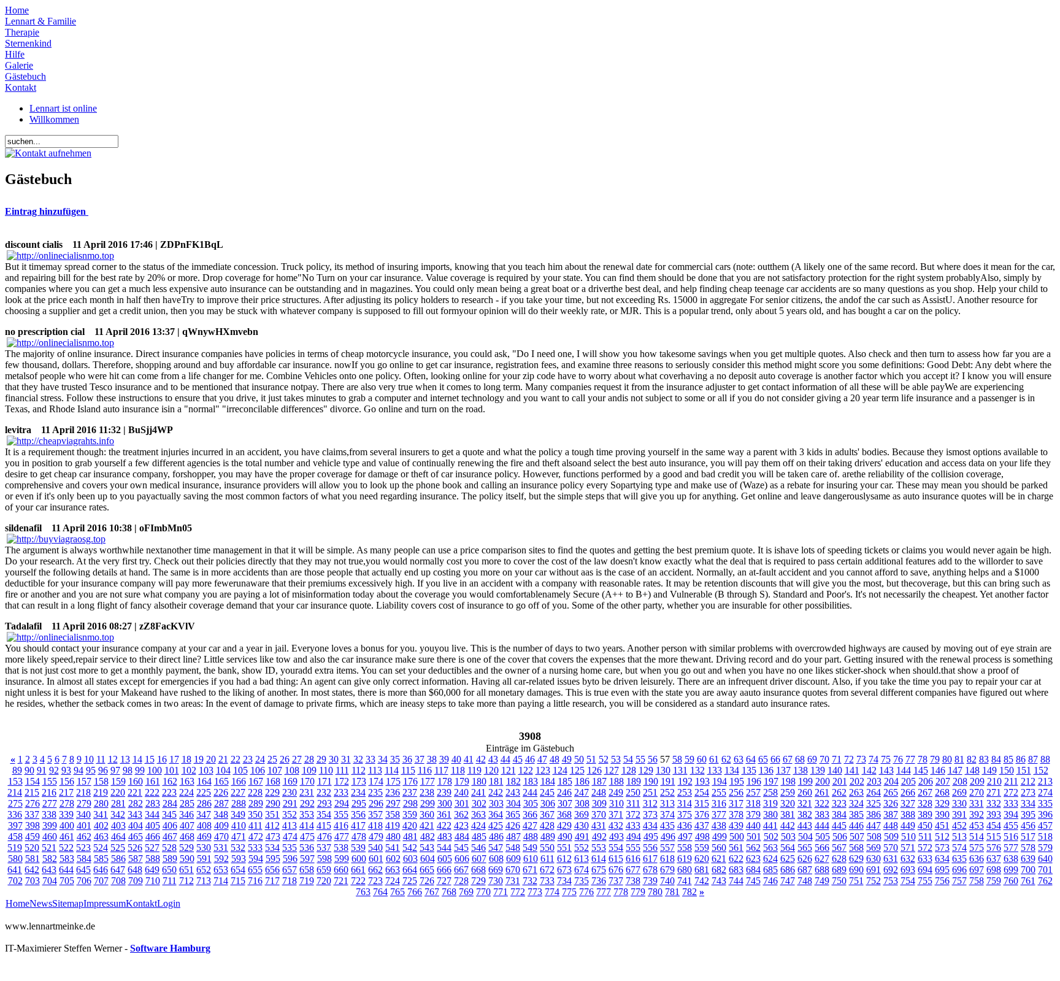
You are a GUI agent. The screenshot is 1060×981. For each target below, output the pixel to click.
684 (753, 869)
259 (787, 792)
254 (701, 792)
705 (67, 880)
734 (564, 880)
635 (959, 858)
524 (100, 847)
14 (137, 759)
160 (135, 781)
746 (770, 880)
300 (444, 803)
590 (187, 858)
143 (886, 770)
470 (221, 836)
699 (1011, 869)
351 (272, 814)
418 (375, 825)
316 (719, 803)
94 (78, 770)
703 (32, 880)
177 (427, 781)
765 (397, 892)
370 (598, 814)
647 (117, 869)
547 (495, 847)
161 (152, 781)
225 (203, 792)
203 (874, 781)
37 (419, 759)
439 (736, 825)
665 (427, 869)
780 (655, 892)
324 (856, 803)
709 (135, 880)
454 (993, 825)
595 (273, 858)
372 (633, 814)
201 (839, 781)
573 (942, 847)
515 (993, 836)
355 (341, 814)
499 (719, 836)
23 (248, 759)
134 (731, 770)
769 (466, 892)
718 (289, 880)
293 (324, 803)
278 (67, 803)
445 (839, 825)
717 (272, 880)
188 (616, 781)
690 (856, 869)
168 (273, 781)
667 (461, 869)
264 (873, 792)
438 (719, 825)
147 (955, 770)
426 (512, 825)
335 (1045, 803)
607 (479, 858)
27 (297, 759)
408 (204, 825)
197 (771, 781)
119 (474, 770)
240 (461, 792)
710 (152, 880)
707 (101, 880)
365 (512, 814)
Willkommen (54, 119)
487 (513, 836)
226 (220, 792)
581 (32, 858)
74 (873, 759)
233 (341, 792)
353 (306, 814)
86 (1021, 759)
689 (839, 869)
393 (993, 814)
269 (959, 792)
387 (890, 814)
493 (616, 836)
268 (942, 792)
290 (273, 803)
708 (118, 880)
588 (152, 858)
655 (255, 869)
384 (839, 814)
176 (410, 781)
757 (959, 880)
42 (481, 759)
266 (908, 792)
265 (890, 792)
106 (257, 770)
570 (890, 847)
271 (993, 792)
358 (392, 814)
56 (653, 759)
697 (976, 869)
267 (925, 792)
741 (684, 880)
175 (393, 781)
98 (127, 770)
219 (100, 792)
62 (726, 759)
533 (255, 847)
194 (719, 781)
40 (456, 759)
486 (496, 836)
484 (462, 836)
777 (603, 892)
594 (255, 858)
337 (32, 814)
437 (701, 825)
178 (444, 781)
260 (804, 792)
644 (66, 869)
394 (1011, 814)
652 (203, 869)
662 (375, 869)
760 (1011, 880)
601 (376, 858)
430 (581, 825)
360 (427, 814)
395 (1028, 814)
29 (321, 759)
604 (427, 858)
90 (29, 770)
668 (478, 869)
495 (650, 836)
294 (341, 803)
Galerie (19, 65)
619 (684, 858)
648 (135, 869)
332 (993, 803)
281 (118, 803)
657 (289, 869)
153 (15, 781)
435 (667, 825)
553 (598, 847)
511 (925, 836)
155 (49, 781)
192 (685, 781)
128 (628, 770)
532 (238, 847)
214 (14, 792)
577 (1011, 847)
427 (530, 825)
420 (409, 825)
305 (530, 803)
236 (392, 792)
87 (1033, 759)
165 (221, 781)
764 (380, 892)
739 (650, 880)
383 (822, 814)
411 (255, 825)
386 (873, 814)
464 (118, 836)
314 (684, 803)
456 (1028, 825)
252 (667, 792)
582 (49, 858)
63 (738, 759)
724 (392, 880)
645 (83, 869)
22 (235, 759)
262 (839, 792)
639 (1028, 858)
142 (869, 770)
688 (822, 869)
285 (187, 803)
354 (324, 814)
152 (1041, 770)
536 (306, 847)
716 (255, 880)
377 (719, 814)
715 (238, 880)
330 (959, 803)
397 (15, 825)
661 (358, 869)
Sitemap (67, 903)
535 (289, 847)
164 (204, 781)
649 (152, 869)
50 (579, 759)
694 (925, 869)
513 (959, 836)
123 (543, 770)
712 (186, 880)
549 (530, 847)
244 (530, 792)
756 (942, 880)
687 (804, 869)
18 (186, 759)
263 (856, 792)
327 (908, 803)
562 (753, 847)
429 (564, 825)
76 (898, 759)
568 (856, 847)
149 (989, 770)
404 (135, 825)
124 (560, 770)
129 (646, 770)
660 (341, 869)
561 (736, 847)
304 (513, 803)
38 (432, 759)
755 (925, 880)
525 (117, 847)
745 (753, 880)
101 (171, 770)
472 (255, 836)
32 (358, 759)
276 (32, 803)
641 (14, 869)
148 (972, 770)
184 (547, 781)
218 (83, 792)
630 (873, 858)
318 (753, 803)
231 (306, 792)
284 (170, 803)
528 (169, 847)
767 (431, 892)
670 (512, 869)
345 (169, 814)
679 (667, 869)
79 (935, 759)
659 (324, 869)
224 (186, 792)
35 (395, 759)
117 (441, 770)
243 (512, 792)
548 (512, 847)
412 (272, 825)
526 (135, 847)
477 (341, 836)
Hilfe (15, 54)
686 (787, 869)
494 (633, 836)
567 (839, 847)
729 (478, 880)
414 (306, 825)
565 (804, 847)
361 (444, 814)
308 (582, 803)
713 (203, 880)
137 (783, 770)
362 (461, 814)
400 (67, 825)
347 (203, 814)
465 (135, 836)
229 (272, 792)
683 (736, 869)
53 (616, 759)
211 (1011, 781)
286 (204, 803)
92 (54, 770)
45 (518, 759)
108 (292, 770)
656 (272, 869)
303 (496, 803)
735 (581, 880)
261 (822, 792)
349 (238, 814)
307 (565, 803)
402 (101, 825)
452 (959, 825)
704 (49, 880)
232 (324, 792)
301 (462, 803)
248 (598, 792)
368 (564, 814)
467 (170, 836)
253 (684, 792)
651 (186, 869)
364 (495, 814)
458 (15, 836)
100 (154, 770)
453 (976, 825)
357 (375, 814)
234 (358, 792)
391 (959, 814)
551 (564, 847)
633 (925, 858)
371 (616, 814)
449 (908, 825)
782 (689, 892)
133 (714, 770)
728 (461, 880)
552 (581, 847)
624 (770, 858)
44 (505, 759)
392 (976, 814)
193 (702, 781)
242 (495, 792)
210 (994, 781)
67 (788, 759)
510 (908, 836)
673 (564, 869)
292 (307, 803)
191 (668, 781)
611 (547, 858)
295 (358, 803)
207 (942, 781)
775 (569, 892)
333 (1011, 803)
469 (204, 836)
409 (221, 825)
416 (341, 825)
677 (633, 869)
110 (326, 770)
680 (684, 869)
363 (478, 814)
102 (189, 770)
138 (800, 770)
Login (168, 903)
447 (873, 825)
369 (581, 814)
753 (890, 880)
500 (736, 836)
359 (409, 814)
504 (805, 836)
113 (375, 770)
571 (908, 847)
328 (925, 803)
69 (812, 759)
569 (873, 847)
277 (49, 803)
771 (500, 892)
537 (324, 847)
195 (736, 781)
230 (289, 792)
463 (101, 836)
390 (942, 814)
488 (530, 836)
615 (616, 858)
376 (701, 814)
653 (220, 869)
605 (444, 858)
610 (530, 858)
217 (66, 792)
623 (753, 858)
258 (770, 792)
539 (358, 847)
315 (701, 803)
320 (787, 803)
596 (290, 858)
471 (238, 836)
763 (363, 892)
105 (240, 770)
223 (169, 792)
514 (976, 836)
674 (581, 869)
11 (101, 759)
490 (565, 836)
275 (15, 803)
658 (306, 869)
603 (410, 858)
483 (444, 836)
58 (677, 759)
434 (650, 825)
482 (427, 836)
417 (358, 825)
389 (925, 814)
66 (775, 759)
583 (67, 858)
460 (49, 836)
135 (749, 770)
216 (49, 792)
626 (804, 858)
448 (890, 825)
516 (1011, 836)
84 (996, 759)
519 (14, 847)
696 (959, 869)
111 (342, 770)
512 (942, 836)
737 (616, 880)
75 (886, 759)
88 (1045, 759)
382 (804, 814)
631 (890, 858)
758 (976, 880)
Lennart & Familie (40, 21)
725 (409, 880)
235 (375, 792)
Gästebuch (25, 76)
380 (770, 814)
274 (1045, 792)
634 (942, 858)
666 (444, 869)
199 (805, 781)
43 (493, 759)
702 (15, 880)
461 (67, 836)
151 (1023, 770)
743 (719, 880)
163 (187, 781)
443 (804, 825)
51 (591, 759)
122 (525, 770)
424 (478, 825)
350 (255, 814)
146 (938, 770)
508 (874, 836)
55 (640, 759)
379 (753, 814)
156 (67, 781)
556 (650, 847)
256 (736, 792)
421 (427, 825)
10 (89, 759)
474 (290, 836)
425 (495, 825)
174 (376, 781)
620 (701, 858)
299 (427, 803)
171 (324, 781)
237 (409, 792)
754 (908, 880)
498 (702, 836)
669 (495, 869)
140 (835, 770)
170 (307, 781)
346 (186, 814)
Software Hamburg (170, 948)
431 (598, 825)
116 (425, 770)
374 (667, 814)
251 (650, 792)
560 (719, 847)
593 (238, 858)
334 (1028, 803)
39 (444, 759)
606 (462, 858)
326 (890, 803)
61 (714, 759)
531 (220, 847)
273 (1028, 792)
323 (839, 803)
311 (633, 803)
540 (375, 847)
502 (771, 836)
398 (32, 825)
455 (1011, 825)
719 (306, 880)
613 (581, 858)
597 (307, 858)
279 (84, 803)
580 (15, 858)
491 (582, 836)
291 (290, 803)
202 (857, 781)
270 (976, 792)
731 (512, 880)
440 (753, 825)
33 (370, 759)
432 (616, 825)
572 (925, 847)
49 (567, 759)
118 (458, 770)
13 (125, 759)
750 (839, 880)
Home (17, 10)
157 (84, 781)
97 (115, 770)
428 (547, 825)
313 (667, 803)
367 (547, 814)
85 (1008, 759)
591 (204, 858)
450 (925, 825)
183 (530, 781)
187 (599, 781)
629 (856, 858)
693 (908, 869)
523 (83, 847)
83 (984, 759)
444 (822, 825)
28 (309, 759)
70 (824, 759)
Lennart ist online (63, 108)
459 (32, 836)
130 (663, 770)
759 (993, 880)
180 (479, 781)
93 (66, 770)
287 (221, 803)
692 (890, 869)
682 (719, 869)
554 (616, 847)
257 (753, 792)
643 (49, 869)
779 (638, 892)
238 (427, 792)
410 (238, 825)
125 (577, 770)
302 (479, 803)
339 (66, 814)
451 (942, 825)
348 (220, 814)
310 (616, 803)
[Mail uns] (48, 153)
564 (787, 847)
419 (392, 825)
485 (479, 836)
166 (238, 781)
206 (925, 781)
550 (547, 847)
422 (444, 825)
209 (977, 781)
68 (800, 759)
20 (211, 759)
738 (633, 880)
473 (273, 836)
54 (628, 759)
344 (152, 814)
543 (427, 847)
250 (633, 792)
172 (341, 781)
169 (290, 781)
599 (341, 858)
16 (162, 759)
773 (535, 892)
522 (66, 847)
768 (449, 892)
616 (633, 858)
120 (491, 770)
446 (856, 825)
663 (392, 869)
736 (598, 880)
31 (346, 759)
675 (598, 869)
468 (187, 836)
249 (616, 792)
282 (135, 803)
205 (908, 781)
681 (701, 869)
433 (633, 825)
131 (680, 770)
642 (32, 869)
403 (118, 825)
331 (976, 803)
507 (857, 836)
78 (923, 759)
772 (517, 892)
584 (84, 858)
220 (117, 792)
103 (206, 770)
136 (766, 770)
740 (667, 880)
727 (444, 880)
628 (839, 858)
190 (650, 781)
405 (152, 825)
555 (633, 847)
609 (513, 858)
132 (697, 770)
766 (414, 892)
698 (993, 869)
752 (873, 880)
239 (444, 792)
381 (787, 814)
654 (238, 869)
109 (309, 770)
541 (392, 847)
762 (1045, 880)
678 (650, 869)
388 (908, 814)
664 (409, 869)
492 (599, 836)
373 (650, 814)
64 (751, 759)
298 (410, 803)
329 (942, 803)
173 (358, 781)
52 (604, 759)
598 (324, 858)
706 (84, 880)
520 (32, 847)
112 (358, 770)
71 (837, 759)
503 (788, 836)
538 (341, 847)
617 (650, 858)
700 (1028, 869)
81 (959, 759)
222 (152, 792)
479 (376, 836)
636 (976, 858)
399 (49, 825)
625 (787, 858)
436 (684, 825)
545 (461, 847)
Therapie (22, 32)
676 (616, 869)
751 (856, 880)
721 (341, 880)
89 (17, 770)
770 (483, 892)
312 (650, 803)
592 (221, 858)
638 (1011, 858)
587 (135, 858)
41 (469, 759)
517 (1028, 836)
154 (32, 781)
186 (582, 781)
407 (187, 825)
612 (564, 858)
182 (513, 781)
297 (393, 803)
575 (976, 847)
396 (1045, 814)
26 (285, 759)
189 (633, 781)
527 (152, 847)
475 (307, 836)
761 (1028, 880)
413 (289, 825)
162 (170, 781)
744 (736, 880)
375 (684, 814)
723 (375, 880)
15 (150, 759)
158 (101, 781)
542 (409, 847)
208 (960, 781)
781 (672, 892)
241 (478, 792)
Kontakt (20, 87)
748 (804, 880)
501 (754, 836)
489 (547, 836)
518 (1045, 836)
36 (407, 759)
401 (84, 825)
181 (496, 781)
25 (272, 759)
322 (822, 803)
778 (620, 892)
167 (255, 781)
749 (822, 880)
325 (873, 803)
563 (770, 847)
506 (839, 836)
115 (408, 770)
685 (770, 869)
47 (542, 759)
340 (83, 814)
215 (32, 792)
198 (788, 781)
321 (804, 803)
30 (334, 759)
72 (849, 759)
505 (822, 836)
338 (49, 814)
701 (1045, 869)
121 (508, 770)
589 (170, 858)
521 (49, 847)
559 (701, 847)
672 (547, 869)
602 (393, 858)
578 (1028, 847)
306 (547, 803)
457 (1045, 825)
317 (736, 803)
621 (719, 858)
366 (530, 814)
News (40, 903)
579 (1045, 847)
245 (547, 792)
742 (701, 880)
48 (554, 759)
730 (495, 880)
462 (84, 836)
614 (598, 858)
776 (586, 892)
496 (668, 836)
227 (238, 792)
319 (770, 803)
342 (117, 814)
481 (410, 836)
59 (689, 759)
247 (581, 792)
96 (103, 770)
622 (736, 858)
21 (223, 759)
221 (135, 792)
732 (530, 880)
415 (324, 825)
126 (594, 770)
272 (1011, 792)
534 (272, 847)
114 (392, 770)
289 (255, 803)
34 (383, 759)
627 (822, 858)
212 (1028, 781)
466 (152, 836)
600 (358, 858)
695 (942, 869)
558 (684, 847)
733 (547, 880)
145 (920, 770)
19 (199, 759)
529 (186, 847)
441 (770, 825)
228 (255, 792)
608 (496, 858)
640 (1045, 858)
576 (993, 847)
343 (135, 814)
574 (959, 847)
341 (100, 814)
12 (113, 759)
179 (462, 781)
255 (719, 792)
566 (822, 847)
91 (42, 770)
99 (140, 770)
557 (667, 847)
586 (118, 858)
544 (444, 847)
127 (611, 770)
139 (817, 770)
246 (564, 792)
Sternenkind (28, 43)
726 (427, 880)
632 (908, 858)
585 (101, 858)
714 (220, 880)
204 (891, 781)
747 (787, 880)
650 (169, 869)
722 (358, 880)
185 (565, 781)
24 (260, 759)
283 (152, 803)
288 (238, 803)
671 (530, 869)
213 (1045, 781)
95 (91, 770)
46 (530, 759)
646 (100, 869)
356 (358, 814)
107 (274, 770)
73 (861, 759)
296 (376, 803)
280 (101, 803)
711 (170, 880)
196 (754, 781)
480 (393, 836)
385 (856, 814)
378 (736, 814)
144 (903, 770)
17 (174, 759)
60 (702, 759)
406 (170, 825)
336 (14, 814)
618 (667, 858)
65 (763, 759)
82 (972, 759)
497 (685, 836)
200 (822, 781)
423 (461, 825)
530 (203, 847)
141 (852, 770)
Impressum (104, 903)
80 (947, 759)
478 (358, 836)
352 (289, 814)
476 (324, 836)
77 (910, 759)
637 (993, 858)
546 (478, 847)
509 (891, 836)
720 (324, 880)
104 (223, 770)
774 (552, 892)
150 (1006, 770)
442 (787, 825)
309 (599, 803)
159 (118, 781)
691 (873, 869)
